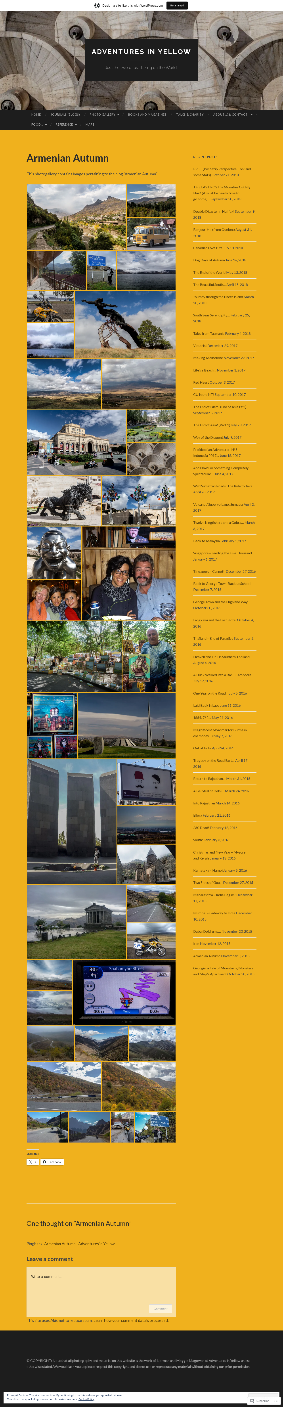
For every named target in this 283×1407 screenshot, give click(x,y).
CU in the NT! (203, 394)
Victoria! (200, 345)
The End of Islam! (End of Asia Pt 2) (219, 407)
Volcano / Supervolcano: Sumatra (218, 504)
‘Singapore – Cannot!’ (209, 571)
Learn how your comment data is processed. (131, 1320)
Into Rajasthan (204, 803)
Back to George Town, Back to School (221, 583)
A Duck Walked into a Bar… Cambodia (222, 675)
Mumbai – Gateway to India (214, 913)
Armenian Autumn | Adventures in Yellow (79, 1243)
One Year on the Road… (210, 693)
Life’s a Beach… (204, 370)
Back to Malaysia (206, 541)
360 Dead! (201, 827)
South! (198, 840)
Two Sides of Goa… (207, 882)
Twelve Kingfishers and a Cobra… (218, 522)
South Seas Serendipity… (211, 315)
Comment (161, 1309)
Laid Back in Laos (206, 705)
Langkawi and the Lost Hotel (214, 620)
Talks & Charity (190, 114)
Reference (64, 124)
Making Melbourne (208, 358)
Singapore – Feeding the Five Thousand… (223, 553)
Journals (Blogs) (65, 114)
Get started (177, 5)
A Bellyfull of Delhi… (208, 791)
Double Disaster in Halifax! (213, 211)
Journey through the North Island (218, 297)
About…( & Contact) (231, 114)
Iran (196, 943)
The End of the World (209, 272)
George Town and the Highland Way (220, 602)
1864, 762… (202, 717)
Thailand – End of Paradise (213, 638)
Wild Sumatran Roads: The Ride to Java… (224, 486)
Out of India (202, 748)
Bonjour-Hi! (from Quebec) (214, 229)
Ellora (197, 815)
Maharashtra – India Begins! (214, 895)
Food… (37, 124)
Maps (90, 124)
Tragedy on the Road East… (214, 760)
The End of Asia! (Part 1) (211, 425)
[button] (76, 217)
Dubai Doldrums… (207, 931)
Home (36, 114)
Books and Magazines (147, 114)
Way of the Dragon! (208, 437)
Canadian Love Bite (207, 248)
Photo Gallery (102, 114)
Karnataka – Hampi (208, 870)
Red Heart (201, 382)
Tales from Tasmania (208, 333)
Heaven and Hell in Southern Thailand (221, 657)
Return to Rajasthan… (209, 778)
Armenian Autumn (206, 956)
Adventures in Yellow (141, 52)
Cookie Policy (86, 1399)
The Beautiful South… (209, 284)
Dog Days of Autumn (209, 260)
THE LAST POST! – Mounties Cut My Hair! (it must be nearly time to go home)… (221, 193)
